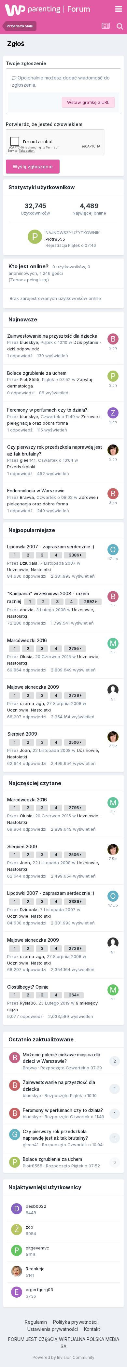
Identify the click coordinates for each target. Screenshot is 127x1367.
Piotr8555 (55, 239)
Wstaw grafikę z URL (88, 102)
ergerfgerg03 (39, 1289)
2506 (74, 742)
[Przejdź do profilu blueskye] (113, 493)
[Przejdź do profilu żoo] (16, 1229)
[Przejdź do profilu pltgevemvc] (16, 1250)
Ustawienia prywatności (52, 1329)
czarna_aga (32, 703)
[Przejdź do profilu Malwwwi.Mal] (113, 643)
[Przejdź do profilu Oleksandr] (113, 549)
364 (73, 995)
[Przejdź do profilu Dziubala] (113, 450)
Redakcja (35, 1268)
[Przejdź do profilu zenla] (113, 412)
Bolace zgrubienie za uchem (36, 373)
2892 (89, 601)
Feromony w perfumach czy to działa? (47, 410)
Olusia (26, 656)
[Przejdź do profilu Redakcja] (16, 1271)
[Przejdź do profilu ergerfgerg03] (16, 1292)
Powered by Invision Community (63, 1357)
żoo (29, 1227)
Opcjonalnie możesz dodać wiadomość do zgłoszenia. (61, 81)
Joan (25, 750)
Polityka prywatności (75, 1322)
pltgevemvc (37, 1247)
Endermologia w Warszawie (35, 490)
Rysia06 (28, 1003)
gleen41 (27, 460)
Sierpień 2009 (22, 734)
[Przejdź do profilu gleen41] (14, 1134)
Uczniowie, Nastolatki (29, 569)
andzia (27, 609)
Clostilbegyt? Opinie (28, 987)
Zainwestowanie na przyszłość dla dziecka (52, 336)
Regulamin (36, 1322)
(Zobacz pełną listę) (28, 279)
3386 (74, 555)
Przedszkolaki (21, 466)
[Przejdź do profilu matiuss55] (113, 989)
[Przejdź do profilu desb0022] (16, 1208)
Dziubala (28, 563)
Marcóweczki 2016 (27, 640)
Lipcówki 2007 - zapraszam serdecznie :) (50, 546)
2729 (74, 695)
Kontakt (92, 1329)
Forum (78, 9)
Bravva (27, 497)
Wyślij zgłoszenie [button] (33, 166)
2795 (74, 648)
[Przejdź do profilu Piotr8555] (35, 237)
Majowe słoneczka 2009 (33, 687)
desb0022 (36, 1206)
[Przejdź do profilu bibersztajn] (113, 596)
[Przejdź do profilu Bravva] (113, 339)
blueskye (29, 342)
